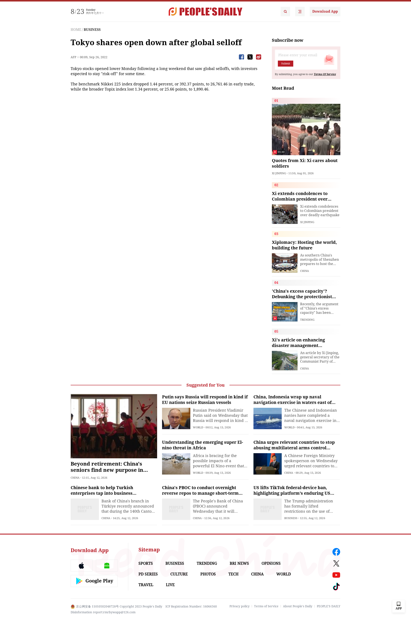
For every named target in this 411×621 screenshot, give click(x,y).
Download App (325, 11)
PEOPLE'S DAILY (328, 606)
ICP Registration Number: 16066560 (191, 606)
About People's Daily (297, 606)
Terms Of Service (325, 74)
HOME (76, 30)
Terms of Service (266, 606)
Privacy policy (239, 606)
